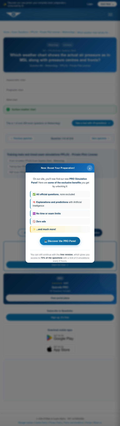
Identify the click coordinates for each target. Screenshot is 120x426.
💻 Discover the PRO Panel (60, 241)
